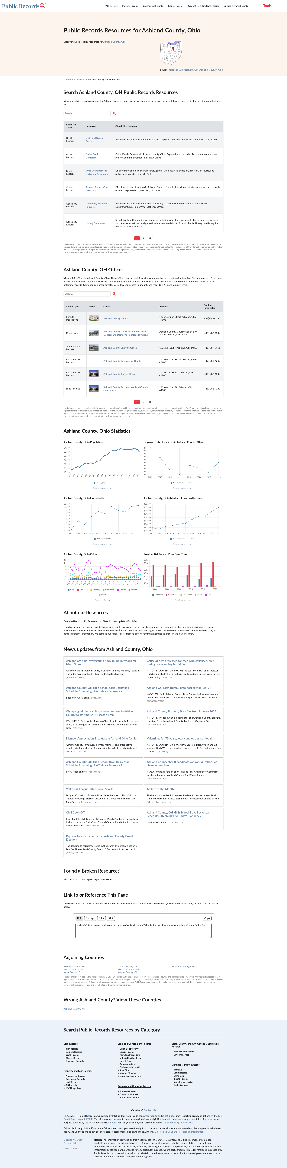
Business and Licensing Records (134, 1086)
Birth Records (71, 1049)
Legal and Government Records (134, 1044)
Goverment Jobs (181, 1055)
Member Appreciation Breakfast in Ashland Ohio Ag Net (102, 738)
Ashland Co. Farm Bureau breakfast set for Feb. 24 (179, 688)
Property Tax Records (75, 1076)
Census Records (127, 1052)
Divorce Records (73, 1058)
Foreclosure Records (75, 1079)
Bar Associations (127, 1064)
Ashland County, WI (74, 1009)
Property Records (130, 6)
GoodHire (113, 1123)
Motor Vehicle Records (130, 1077)
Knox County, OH (73, 972)
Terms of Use (186, 1123)
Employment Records (184, 1052)
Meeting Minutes (128, 1073)
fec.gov (187, 600)
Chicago (90, 918)
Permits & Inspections (130, 1055)
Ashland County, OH (114, 42)
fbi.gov (107, 600)
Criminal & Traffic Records (236, 6)
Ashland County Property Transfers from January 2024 (181, 711)
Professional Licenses (130, 1098)
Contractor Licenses (129, 1095)
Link (79, 918)
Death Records (72, 1055)
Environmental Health (130, 1067)
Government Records (153, 6)
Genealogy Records (74, 1061)
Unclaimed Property (129, 1049)
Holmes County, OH (74, 966)
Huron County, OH (73, 969)
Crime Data (179, 1076)
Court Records (180, 1073)
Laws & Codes (126, 1061)
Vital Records (111, 6)
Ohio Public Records (74, 79)
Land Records (71, 1082)
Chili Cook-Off (75, 812)
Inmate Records (181, 1079)
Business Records (175, 6)
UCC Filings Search (74, 1088)
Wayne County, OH (128, 972)
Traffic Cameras (181, 1085)
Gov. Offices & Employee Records (203, 6)
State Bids (124, 1070)
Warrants (178, 1070)
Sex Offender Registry (184, 1082)
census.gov (107, 488)
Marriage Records (73, 1052)
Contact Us (79, 879)
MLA (101, 918)
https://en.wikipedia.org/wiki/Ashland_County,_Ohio (196, 70)
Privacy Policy (170, 1123)
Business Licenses (128, 1092)
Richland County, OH (183, 966)
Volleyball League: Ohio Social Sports (89, 789)
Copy (207, 918)
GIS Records (71, 1085)
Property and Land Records (78, 1071)
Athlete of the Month (160, 789)
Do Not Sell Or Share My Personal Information (179, 1132)
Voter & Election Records (131, 1058)
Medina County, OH (128, 969)
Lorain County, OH (127, 966)
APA (111, 918)
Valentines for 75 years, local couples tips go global (179, 738)
